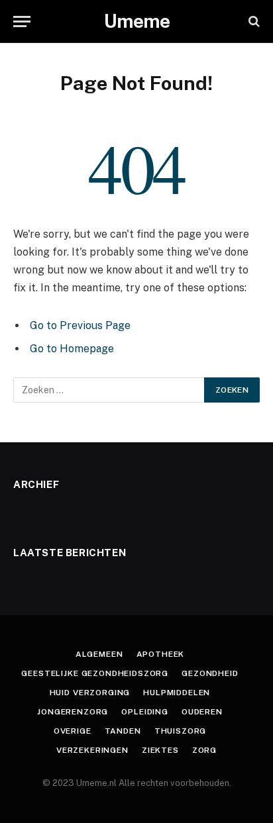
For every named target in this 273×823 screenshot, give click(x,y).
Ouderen (202, 711)
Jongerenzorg (72, 711)
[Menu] (21, 21)
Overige (72, 731)
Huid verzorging (90, 692)
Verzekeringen (92, 750)
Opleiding (144, 711)
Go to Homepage (72, 348)
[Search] (253, 21)
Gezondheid (210, 673)
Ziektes (160, 750)
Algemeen (99, 654)
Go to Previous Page (80, 325)
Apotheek (160, 654)
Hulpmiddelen (176, 692)
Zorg (204, 750)
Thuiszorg (180, 731)
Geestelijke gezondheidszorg (94, 673)
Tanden (123, 731)
